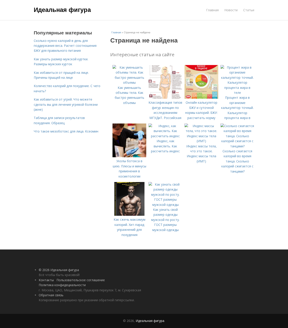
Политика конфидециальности (62, 285)
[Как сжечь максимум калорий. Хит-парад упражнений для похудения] (129, 214)
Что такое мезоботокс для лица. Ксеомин (66, 131)
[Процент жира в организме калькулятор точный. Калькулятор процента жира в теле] (237, 92)
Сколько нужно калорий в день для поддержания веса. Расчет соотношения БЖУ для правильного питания (65, 45)
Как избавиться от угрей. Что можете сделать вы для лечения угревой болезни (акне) (66, 104)
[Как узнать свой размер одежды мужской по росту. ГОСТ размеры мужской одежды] (165, 204)
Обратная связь (51, 295)
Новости (231, 10)
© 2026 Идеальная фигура (59, 270)
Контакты (46, 280)
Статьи (248, 10)
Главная (212, 10)
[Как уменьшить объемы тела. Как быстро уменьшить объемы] (129, 82)
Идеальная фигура (62, 9)
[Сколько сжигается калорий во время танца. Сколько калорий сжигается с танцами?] (237, 146)
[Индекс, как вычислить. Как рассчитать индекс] (165, 136)
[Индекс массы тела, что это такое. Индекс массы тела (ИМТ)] (201, 141)
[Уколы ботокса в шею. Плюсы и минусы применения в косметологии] (129, 156)
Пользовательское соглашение (80, 280)
